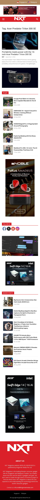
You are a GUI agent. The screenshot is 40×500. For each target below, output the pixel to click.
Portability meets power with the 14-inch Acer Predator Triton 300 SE (18, 53)
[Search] (37, 19)
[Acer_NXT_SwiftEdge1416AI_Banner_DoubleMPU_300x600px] (20, 432)
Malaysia (23, 493)
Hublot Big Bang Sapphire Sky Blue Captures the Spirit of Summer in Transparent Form (25, 313)
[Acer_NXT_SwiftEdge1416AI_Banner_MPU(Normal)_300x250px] (20, 285)
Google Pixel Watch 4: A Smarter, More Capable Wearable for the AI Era (25, 100)
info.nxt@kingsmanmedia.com (23, 487)
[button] (3, 19)
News (4, 48)
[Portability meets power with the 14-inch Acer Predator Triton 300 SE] (20, 41)
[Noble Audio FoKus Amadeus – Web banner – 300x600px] (20, 216)
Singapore (17, 493)
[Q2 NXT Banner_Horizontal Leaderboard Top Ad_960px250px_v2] (20, 14)
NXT (3, 57)
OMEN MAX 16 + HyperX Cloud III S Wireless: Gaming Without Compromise (25, 113)
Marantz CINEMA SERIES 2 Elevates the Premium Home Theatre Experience (25, 349)
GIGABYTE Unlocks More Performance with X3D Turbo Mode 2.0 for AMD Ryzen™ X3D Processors (26, 337)
